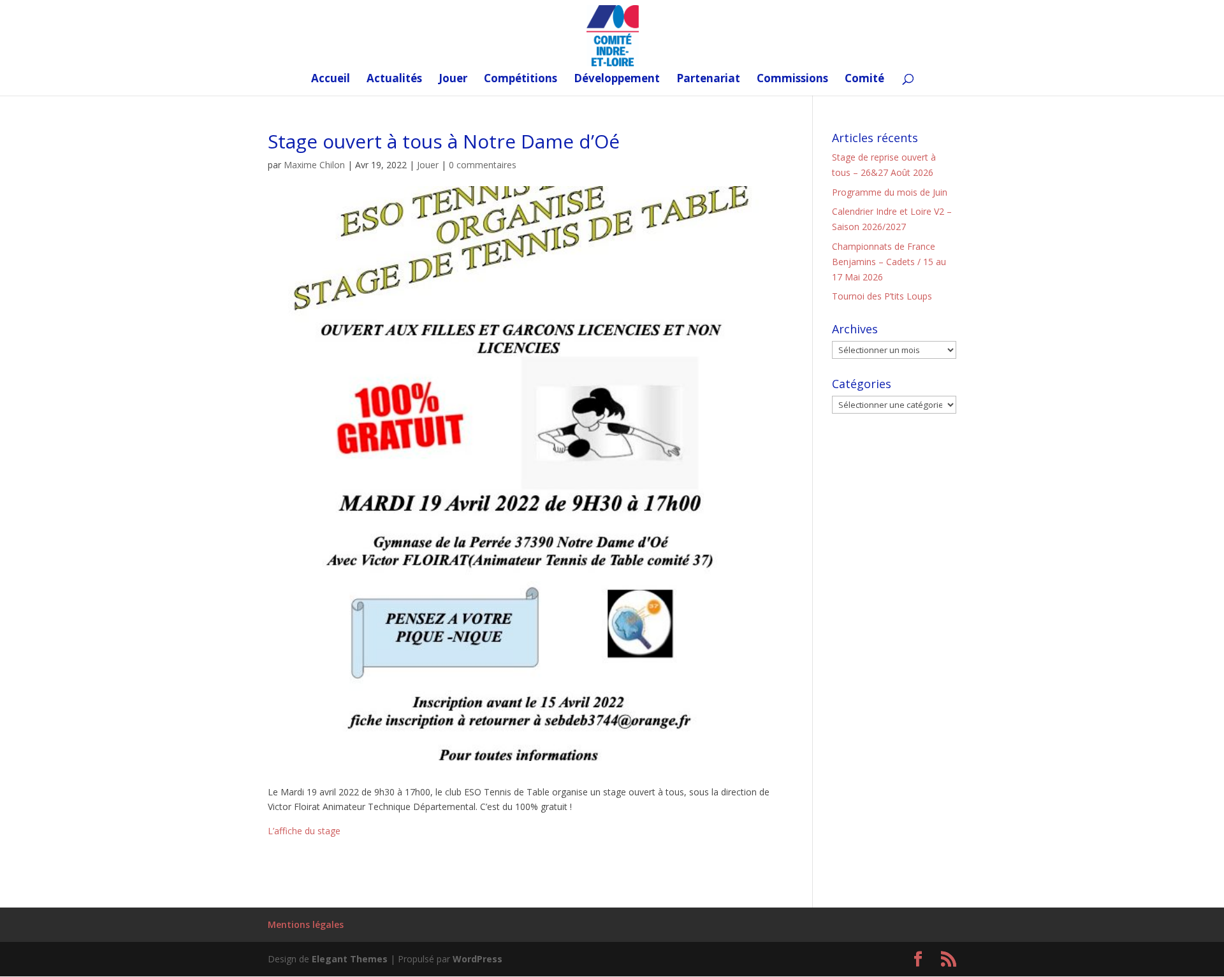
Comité (864, 79)
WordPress (477, 959)
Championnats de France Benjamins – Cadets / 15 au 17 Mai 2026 (889, 261)
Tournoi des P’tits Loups (882, 296)
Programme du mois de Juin (889, 192)
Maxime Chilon (314, 165)
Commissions (792, 79)
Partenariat (708, 79)
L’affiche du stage (304, 831)
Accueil (330, 79)
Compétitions (520, 79)
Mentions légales (306, 924)
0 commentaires (482, 165)
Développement (617, 79)
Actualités (394, 79)
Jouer (453, 79)
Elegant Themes (350, 959)
